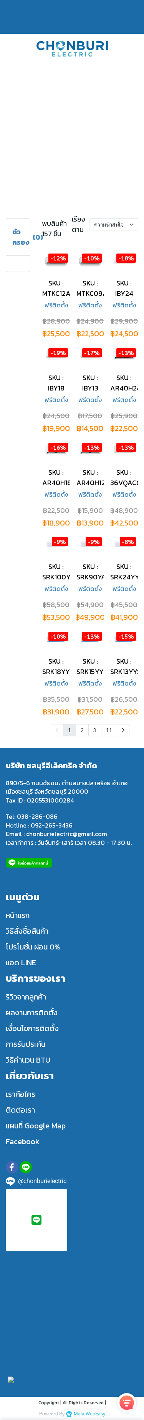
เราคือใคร (20, 1094)
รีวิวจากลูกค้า (26, 997)
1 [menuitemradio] (69, 729)
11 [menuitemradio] (109, 729)
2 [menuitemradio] (82, 729)
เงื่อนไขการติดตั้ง (32, 1028)
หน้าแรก (18, 915)
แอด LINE (21, 962)
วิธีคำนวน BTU (28, 1060)
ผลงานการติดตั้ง (32, 1012)
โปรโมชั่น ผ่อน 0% (33, 947)
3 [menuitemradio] (94, 729)
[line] (26, 1167)
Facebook (23, 1141)
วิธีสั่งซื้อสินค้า (27, 931)
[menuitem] (123, 730)
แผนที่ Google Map (36, 1125)
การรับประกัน (25, 1044)
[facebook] (12, 1167)
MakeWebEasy (89, 1414)
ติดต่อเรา (20, 1110)
